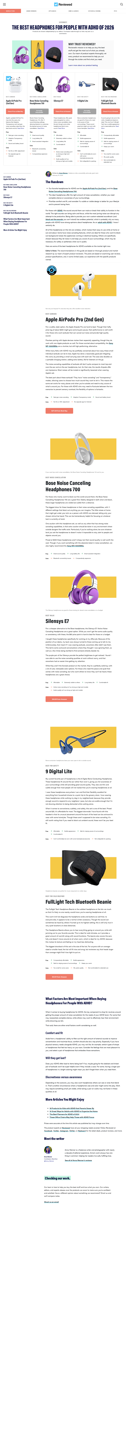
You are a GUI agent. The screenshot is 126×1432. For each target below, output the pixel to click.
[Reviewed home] (63, 4)
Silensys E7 (7, 197)
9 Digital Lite (8, 205)
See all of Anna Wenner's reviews (78, 1160)
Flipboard (82, 1130)
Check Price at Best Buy (15, 111)
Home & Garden (73, 11)
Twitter (56, 1130)
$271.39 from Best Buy (59, 411)
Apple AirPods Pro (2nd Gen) (14, 179)
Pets (115, 11)
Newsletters (10, 11)
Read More (20, 128)
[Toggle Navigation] (4, 4)
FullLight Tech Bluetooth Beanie (15, 212)
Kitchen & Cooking (94, 11)
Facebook (48, 1130)
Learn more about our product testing (83, 65)
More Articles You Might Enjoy (15, 230)
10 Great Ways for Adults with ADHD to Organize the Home (74, 1111)
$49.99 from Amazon (59, 699)
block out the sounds (54, 219)
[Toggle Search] (121, 4)
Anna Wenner (63, 173)
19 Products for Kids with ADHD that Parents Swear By (72, 1108)
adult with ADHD (105, 222)
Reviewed (66, 1128)
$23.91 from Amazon (59, 977)
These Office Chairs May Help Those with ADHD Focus (72, 1117)
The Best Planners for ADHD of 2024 (64, 1114)
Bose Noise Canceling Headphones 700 (17, 188)
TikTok (72, 1130)
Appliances (52, 11)
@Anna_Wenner (49, 1161)
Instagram (64, 1130)
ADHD (59, 210)
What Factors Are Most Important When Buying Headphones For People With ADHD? (16, 221)
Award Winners (31, 11)
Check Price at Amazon (63, 111)
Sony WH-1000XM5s (75, 546)
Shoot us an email (51, 1202)
